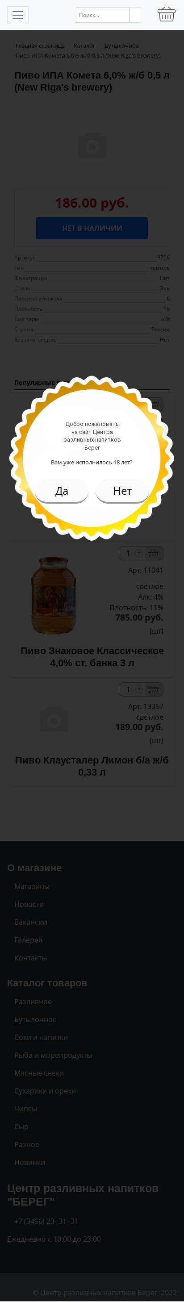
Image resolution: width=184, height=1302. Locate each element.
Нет (122, 490)
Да (61, 490)
